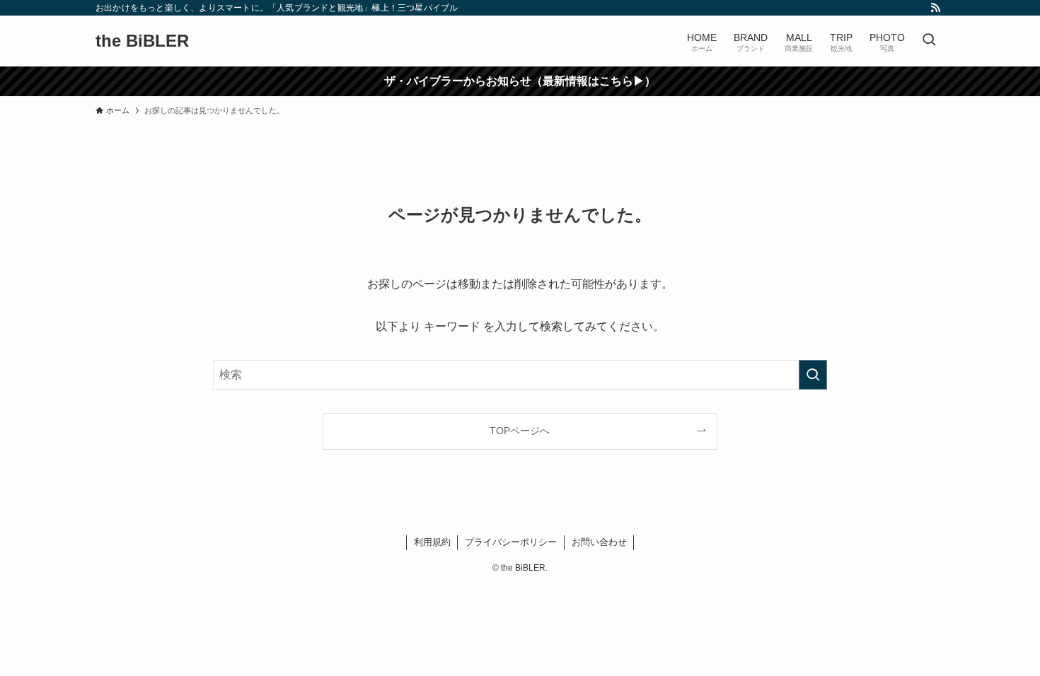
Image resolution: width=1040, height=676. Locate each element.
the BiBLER (142, 41)
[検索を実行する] (813, 375)
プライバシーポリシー (511, 542)
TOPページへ (520, 430)
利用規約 (432, 542)
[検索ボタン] (928, 41)
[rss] (935, 8)
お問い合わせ (599, 542)
